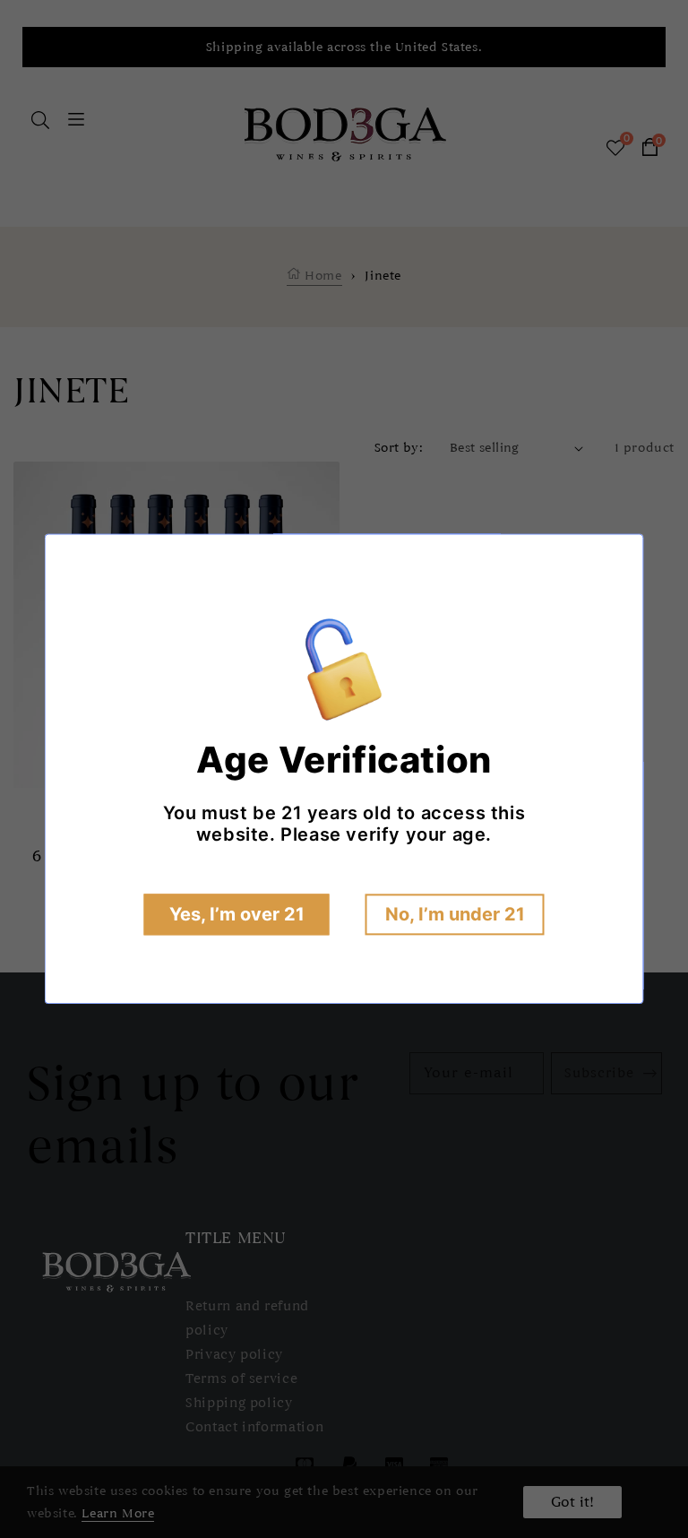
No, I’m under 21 (455, 915)
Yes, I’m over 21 (237, 915)
